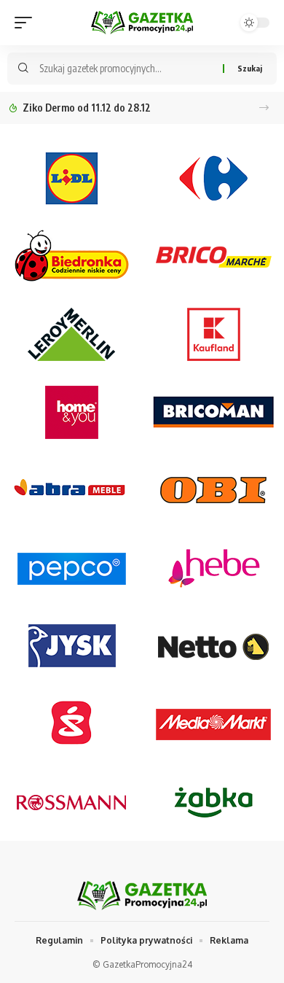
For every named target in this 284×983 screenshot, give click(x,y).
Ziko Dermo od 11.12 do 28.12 (87, 107)
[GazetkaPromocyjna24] (142, 22)
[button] (264, 107)
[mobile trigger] (27, 22)
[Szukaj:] (125, 69)
